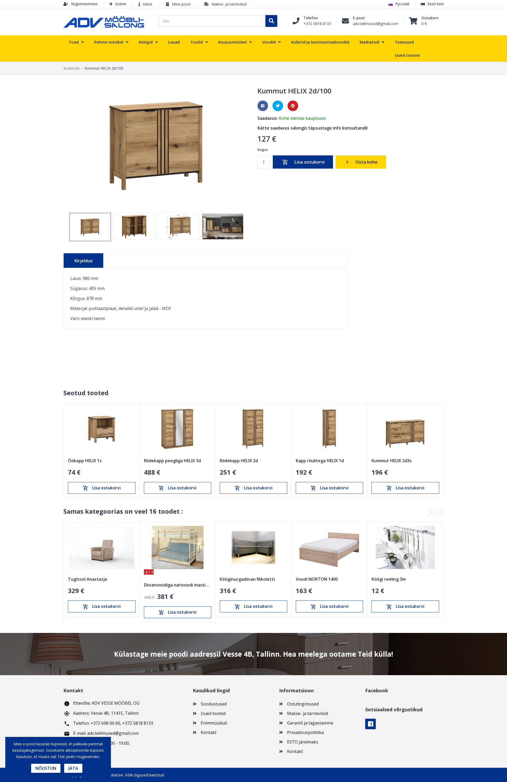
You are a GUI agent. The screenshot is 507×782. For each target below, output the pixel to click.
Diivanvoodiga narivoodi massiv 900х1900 (178, 585)
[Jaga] (262, 106)
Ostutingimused (303, 704)
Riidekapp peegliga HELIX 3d (172, 461)
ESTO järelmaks (302, 742)
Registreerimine (84, 3)
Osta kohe (361, 162)
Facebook (370, 724)
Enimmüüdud (214, 723)
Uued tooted (213, 713)
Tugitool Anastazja (87, 579)
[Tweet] (278, 106)
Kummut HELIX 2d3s (392, 461)
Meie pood (181, 4)
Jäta (73, 768)
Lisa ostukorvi (303, 162)
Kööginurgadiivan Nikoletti (247, 579)
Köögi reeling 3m (389, 579)
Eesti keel (436, 3)
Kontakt (209, 732)
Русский (402, 3)
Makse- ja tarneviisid (229, 4)
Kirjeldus (83, 261)
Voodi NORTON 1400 (317, 579)
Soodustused (214, 704)
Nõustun (45, 768)
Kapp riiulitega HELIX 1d (320, 461)
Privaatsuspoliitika (305, 732)
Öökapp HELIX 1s (85, 461)
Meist (147, 4)
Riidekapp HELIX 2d (239, 461)
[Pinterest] (293, 106)
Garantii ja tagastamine (310, 723)
